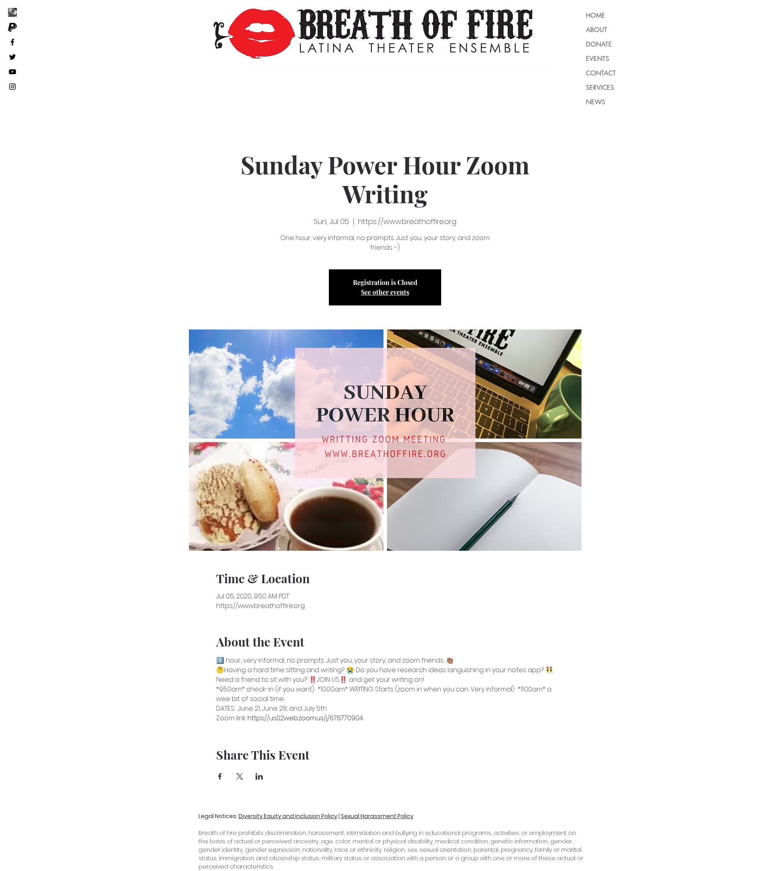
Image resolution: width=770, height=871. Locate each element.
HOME (595, 15)
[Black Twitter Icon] (12, 57)
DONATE (599, 44)
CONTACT (601, 73)
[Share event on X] (239, 776)
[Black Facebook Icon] (12, 42)
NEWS (595, 102)
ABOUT (596, 30)
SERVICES (600, 87)
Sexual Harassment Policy (377, 816)
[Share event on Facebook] (220, 776)
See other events (385, 292)
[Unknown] (12, 27)
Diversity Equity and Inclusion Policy (288, 816)
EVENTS (597, 59)
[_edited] (12, 12)
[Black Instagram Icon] (12, 86)
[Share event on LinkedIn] (259, 776)
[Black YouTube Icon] (12, 71)
